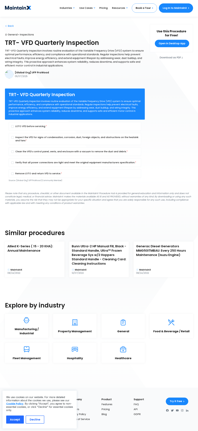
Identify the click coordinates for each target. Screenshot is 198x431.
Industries (66, 8)
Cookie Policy (14, 403)
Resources (118, 8)
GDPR (137, 414)
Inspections (27, 34)
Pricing (103, 7)
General (13, 34)
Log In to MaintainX (175, 8)
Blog (104, 414)
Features (106, 404)
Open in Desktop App (172, 43)
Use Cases (86, 8)
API (136, 409)
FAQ (136, 404)
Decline (35, 419)
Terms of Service (79, 419)
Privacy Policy (77, 414)
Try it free (176, 401)
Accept (15, 419)
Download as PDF (170, 57)
